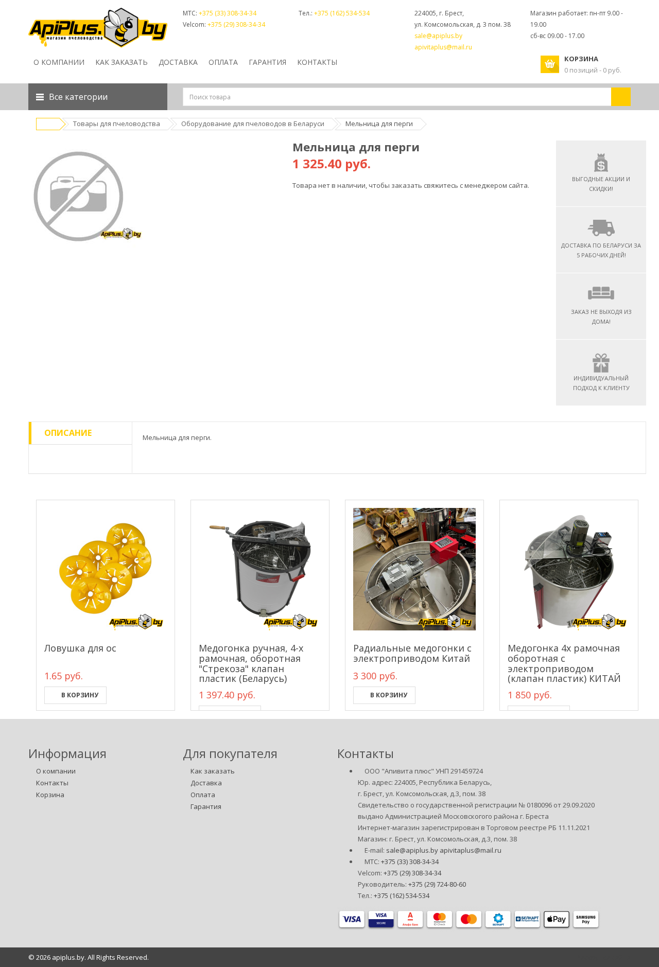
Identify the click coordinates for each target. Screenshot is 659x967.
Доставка (206, 782)
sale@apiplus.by (438, 35)
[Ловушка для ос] (105, 569)
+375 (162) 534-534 (342, 13)
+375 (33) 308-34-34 (227, 13)
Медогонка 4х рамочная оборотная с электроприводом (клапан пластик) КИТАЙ (564, 663)
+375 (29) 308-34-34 (236, 24)
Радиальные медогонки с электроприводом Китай (412, 653)
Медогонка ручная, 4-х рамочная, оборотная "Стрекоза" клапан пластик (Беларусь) (251, 663)
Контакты (52, 782)
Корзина (50, 794)
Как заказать (212, 771)
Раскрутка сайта (603, 957)
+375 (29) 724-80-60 (437, 884)
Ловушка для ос (80, 648)
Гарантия (205, 806)
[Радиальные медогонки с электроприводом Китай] (414, 569)
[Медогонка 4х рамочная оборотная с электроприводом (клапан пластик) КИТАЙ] (569, 569)
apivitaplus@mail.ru (443, 47)
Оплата (202, 794)
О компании (58, 62)
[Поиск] (621, 96)
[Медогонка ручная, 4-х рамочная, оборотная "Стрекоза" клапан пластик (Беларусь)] (260, 569)
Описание (68, 432)
